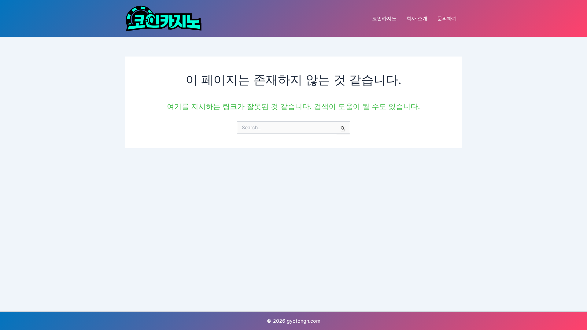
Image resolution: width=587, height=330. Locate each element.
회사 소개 (416, 18)
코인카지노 (384, 18)
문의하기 (447, 18)
